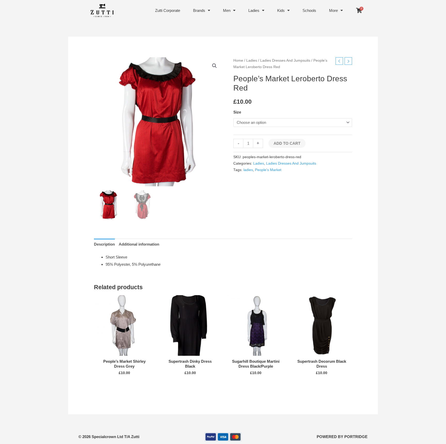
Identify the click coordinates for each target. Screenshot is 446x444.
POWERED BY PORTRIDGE (342, 436)
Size (237, 112)
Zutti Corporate (167, 10)
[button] (214, 65)
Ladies (253, 10)
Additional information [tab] (139, 244)
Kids (281, 10)
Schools (309, 10)
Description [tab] (104, 244)
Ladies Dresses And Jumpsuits (285, 60)
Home (238, 60)
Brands (199, 10)
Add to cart (287, 143)
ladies (248, 170)
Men (226, 10)
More (333, 10)
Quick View (124, 351)
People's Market (268, 170)
